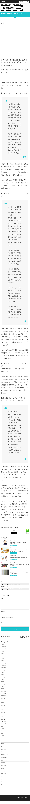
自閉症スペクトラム (5, 749)
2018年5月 (3, 679)
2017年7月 (3, 702)
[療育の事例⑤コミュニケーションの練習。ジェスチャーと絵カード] (5, 551)
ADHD (2, 781)
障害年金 (3, 743)
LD (1, 776)
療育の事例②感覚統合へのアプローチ (18, 557)
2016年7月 (3, 730)
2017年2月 (3, 714)
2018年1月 (3, 688)
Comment (4, 598)
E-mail (3, 617)
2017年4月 (3, 709)
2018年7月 (3, 674)
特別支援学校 (3, 765)
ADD (2, 784)
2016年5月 (3, 735)
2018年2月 (3, 686)
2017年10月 (3, 695)
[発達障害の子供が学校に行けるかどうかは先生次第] (5, 544)
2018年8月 (3, 672)
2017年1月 (3, 716)
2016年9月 (3, 726)
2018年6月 (3, 677)
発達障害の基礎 (4, 760)
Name (3, 611)
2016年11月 (3, 721)
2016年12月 (3, 719)
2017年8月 (3, 700)
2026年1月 (3, 644)
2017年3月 (3, 712)
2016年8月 (3, 728)
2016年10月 (3, 723)
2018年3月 (3, 684)
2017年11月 (3, 693)
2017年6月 (3, 705)
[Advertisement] (15, 40)
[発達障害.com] (12, 8)
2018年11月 (3, 665)
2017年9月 (3, 698)
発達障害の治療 (4, 757)
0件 (11, 65)
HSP (2, 779)
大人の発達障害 (4, 771)
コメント (12, 527)
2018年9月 (3, 670)
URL (3, 622)
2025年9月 (3, 651)
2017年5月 (3, 707)
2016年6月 (3, 733)
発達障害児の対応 (13, 545)
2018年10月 (3, 667)
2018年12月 (3, 663)
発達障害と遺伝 (4, 762)
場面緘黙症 (3, 773)
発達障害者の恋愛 (4, 752)
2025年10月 (3, 649)
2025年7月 (3, 656)
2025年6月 (3, 658)
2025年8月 (3, 653)
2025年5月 (3, 660)
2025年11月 (3, 646)
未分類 (2, 768)
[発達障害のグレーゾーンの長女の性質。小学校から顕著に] (5, 573)
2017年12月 (3, 691)
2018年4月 (3, 681)
